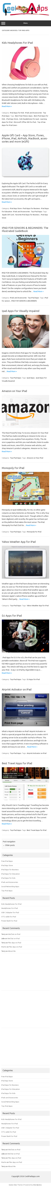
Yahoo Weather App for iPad (19, 541)
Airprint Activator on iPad (17, 689)
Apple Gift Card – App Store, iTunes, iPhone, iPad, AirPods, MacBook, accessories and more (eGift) (25, 138)
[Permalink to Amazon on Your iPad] (25, 427)
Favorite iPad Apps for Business (27, 215)
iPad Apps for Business (31, 208)
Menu (25, 23)
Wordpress (37, 1185)
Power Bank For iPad (9, 921)
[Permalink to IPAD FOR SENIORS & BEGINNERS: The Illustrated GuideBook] (25, 267)
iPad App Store (12, 119)
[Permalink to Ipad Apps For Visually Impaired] (25, 347)
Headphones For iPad (9, 908)
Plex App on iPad (14, 943)
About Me (12, 951)
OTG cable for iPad (8, 917)
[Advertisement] (21, 973)
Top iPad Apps (36, 211)
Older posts (9, 845)
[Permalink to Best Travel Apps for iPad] (25, 799)
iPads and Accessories (33, 113)
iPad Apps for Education (10, 874)
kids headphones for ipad (29, 119)
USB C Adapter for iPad (10, 912)
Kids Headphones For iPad (17, 42)
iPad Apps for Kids (17, 113)
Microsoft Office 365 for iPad (25, 122)
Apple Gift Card (8, 215)
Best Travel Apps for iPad (17, 763)
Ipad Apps (31, 378)
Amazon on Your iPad (14, 390)
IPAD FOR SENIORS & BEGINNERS (24, 301)
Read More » (7, 106)
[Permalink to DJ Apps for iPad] (25, 652)
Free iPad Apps (7, 861)
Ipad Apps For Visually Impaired (20, 310)
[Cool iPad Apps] (25, 15)
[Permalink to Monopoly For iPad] (25, 504)
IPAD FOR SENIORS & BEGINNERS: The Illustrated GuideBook (25, 229)
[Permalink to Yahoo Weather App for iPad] (25, 578)
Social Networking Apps (10, 886)
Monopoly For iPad (13, 467)
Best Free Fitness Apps (24, 116)
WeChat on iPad (14, 934)
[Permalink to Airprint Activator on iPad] (25, 726)
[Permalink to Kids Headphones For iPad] (25, 79)
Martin (3, 947)
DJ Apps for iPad (12, 615)
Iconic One (13, 1185)
